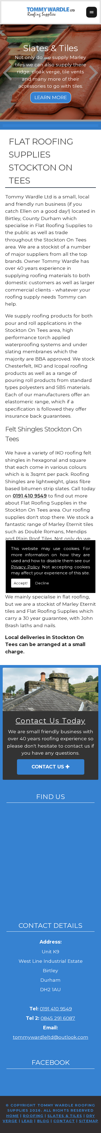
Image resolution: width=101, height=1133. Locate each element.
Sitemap (88, 1121)
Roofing (33, 1116)
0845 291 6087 (58, 1018)
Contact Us (48, 766)
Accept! (20, 583)
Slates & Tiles (64, 1116)
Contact (64, 1121)
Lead (27, 1121)
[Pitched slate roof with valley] (50, 689)
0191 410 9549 (30, 496)
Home (12, 1116)
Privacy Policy (25, 566)
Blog (43, 1121)
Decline (42, 583)
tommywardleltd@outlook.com (50, 1037)
